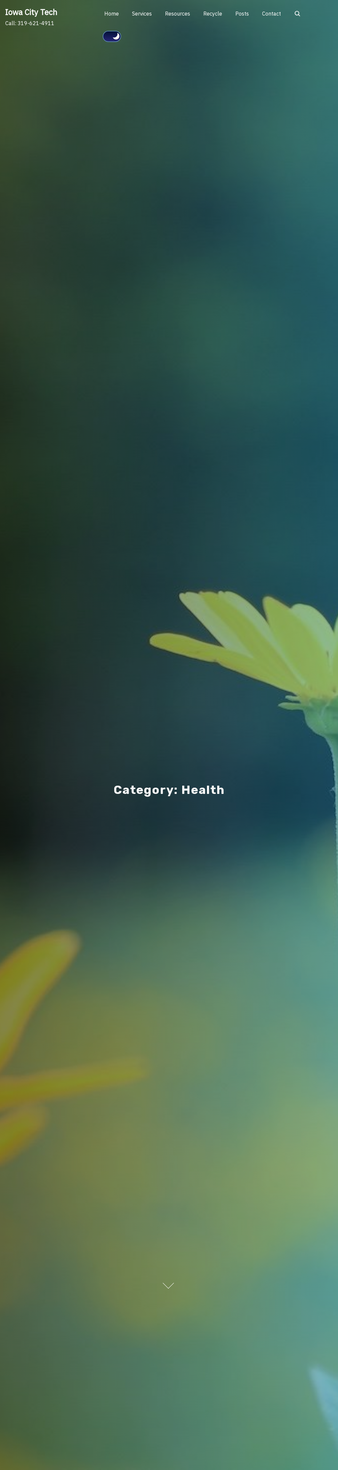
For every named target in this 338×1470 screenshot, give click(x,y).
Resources (177, 13)
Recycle (212, 13)
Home (111, 13)
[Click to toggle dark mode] (112, 36)
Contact (271, 13)
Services (142, 13)
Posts (242, 13)
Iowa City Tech (31, 12)
